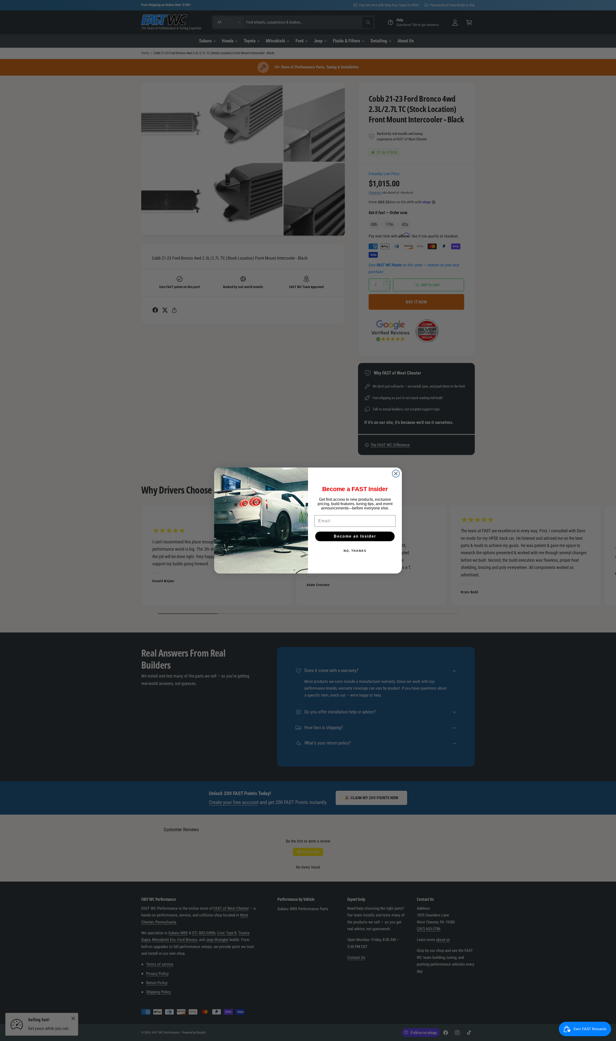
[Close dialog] (395, 473)
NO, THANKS (355, 551)
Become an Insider (355, 536)
